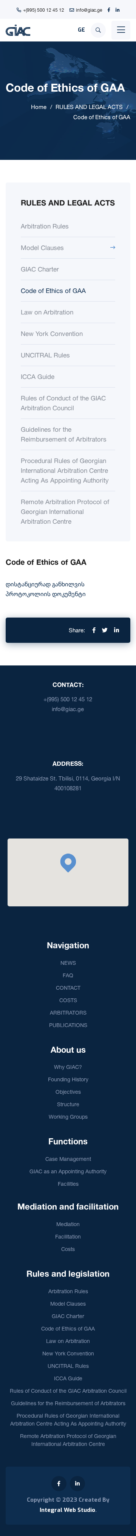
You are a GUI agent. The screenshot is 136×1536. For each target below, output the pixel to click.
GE (81, 30)
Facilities (68, 1183)
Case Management (68, 1159)
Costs (68, 1249)
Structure (68, 1104)
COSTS (68, 1000)
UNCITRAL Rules (45, 355)
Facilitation (68, 1236)
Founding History (68, 1079)
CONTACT (68, 987)
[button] (68, 863)
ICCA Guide (37, 376)
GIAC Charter (40, 269)
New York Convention (52, 333)
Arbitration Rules (45, 226)
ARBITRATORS (68, 1012)
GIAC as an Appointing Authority (68, 1171)
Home (38, 106)
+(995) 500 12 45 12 (43, 10)
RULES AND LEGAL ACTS (89, 106)
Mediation (68, 1224)
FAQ (68, 975)
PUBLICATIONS (68, 1025)
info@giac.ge (89, 10)
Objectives (68, 1091)
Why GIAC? (68, 1067)
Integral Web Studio (67, 1510)
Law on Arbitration (47, 312)
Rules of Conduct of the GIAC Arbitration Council (63, 403)
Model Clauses (42, 247)
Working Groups (68, 1116)
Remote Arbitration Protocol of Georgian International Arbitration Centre (65, 511)
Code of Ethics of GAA (101, 117)
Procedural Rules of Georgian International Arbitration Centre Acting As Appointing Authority (65, 470)
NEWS (68, 963)
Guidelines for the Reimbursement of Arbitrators (64, 434)
